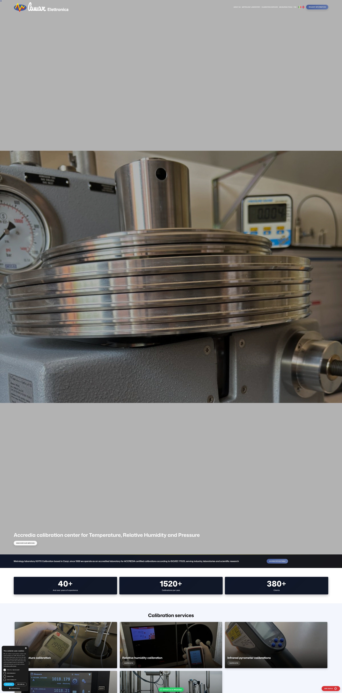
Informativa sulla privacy (10, 666)
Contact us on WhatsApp (172, 690)
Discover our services (25, 543)
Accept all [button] (9, 684)
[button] (15, 688)
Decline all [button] (21, 684)
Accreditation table (277, 561)
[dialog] (15, 668)
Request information (317, 7)
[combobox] (26, 648)
